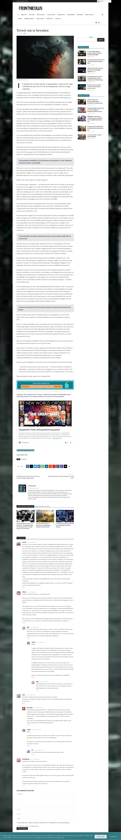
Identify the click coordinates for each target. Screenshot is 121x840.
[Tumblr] (58, 466)
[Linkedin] (46, 466)
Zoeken (91, 37)
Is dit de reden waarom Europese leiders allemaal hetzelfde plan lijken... (94, 53)
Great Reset (80, 14)
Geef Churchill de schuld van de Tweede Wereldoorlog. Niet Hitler (95, 61)
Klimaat (20, 18)
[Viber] (61, 466)
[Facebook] (27, 466)
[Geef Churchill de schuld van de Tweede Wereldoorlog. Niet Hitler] (82, 62)
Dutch (101, 1)
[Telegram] (96, 23)
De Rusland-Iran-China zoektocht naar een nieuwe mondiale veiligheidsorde (28, 477)
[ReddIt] (50, 466)
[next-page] (20, 532)
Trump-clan (50, 18)
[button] (102, 15)
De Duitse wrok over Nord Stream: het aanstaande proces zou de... (94, 86)
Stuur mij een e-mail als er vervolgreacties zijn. (28, 826)
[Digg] (65, 466)
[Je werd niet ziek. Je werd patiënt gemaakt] (82, 137)
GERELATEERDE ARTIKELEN (25, 506)
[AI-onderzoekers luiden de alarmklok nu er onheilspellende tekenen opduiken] (65, 516)
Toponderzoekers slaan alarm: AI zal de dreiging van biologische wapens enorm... (95, 109)
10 (25, 33)
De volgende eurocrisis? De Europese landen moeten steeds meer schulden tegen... (95, 78)
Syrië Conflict (40, 18)
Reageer (23, 587)
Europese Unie (61, 14)
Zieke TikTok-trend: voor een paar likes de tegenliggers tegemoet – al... (95, 70)
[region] (60, 836)
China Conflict (41, 14)
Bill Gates (31, 14)
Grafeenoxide (70, 14)
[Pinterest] (54, 466)
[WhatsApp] (42, 466)
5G (18, 14)
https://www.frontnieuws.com (33, 488)
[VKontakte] (99, 23)
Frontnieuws (32, 486)
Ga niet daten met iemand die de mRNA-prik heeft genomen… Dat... (95, 128)
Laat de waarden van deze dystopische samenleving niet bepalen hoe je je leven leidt (43, 525)
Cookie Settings (100, 836)
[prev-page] (18, 532)
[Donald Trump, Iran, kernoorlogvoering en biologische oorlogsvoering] (82, 102)
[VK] (39, 466)
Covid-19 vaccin (51, 14)
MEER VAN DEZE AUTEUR (42, 506)
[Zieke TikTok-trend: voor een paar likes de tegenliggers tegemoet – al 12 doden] (82, 70)
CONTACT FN (58, 18)
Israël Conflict (89, 14)
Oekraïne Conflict (29, 18)
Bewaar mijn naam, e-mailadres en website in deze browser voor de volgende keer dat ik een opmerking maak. (44, 822)
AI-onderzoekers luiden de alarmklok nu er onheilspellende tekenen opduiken (65, 525)
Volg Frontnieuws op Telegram (25, 450)
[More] (69, 466)
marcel (24, 542)
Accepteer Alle (113, 836)
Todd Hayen (67, 97)
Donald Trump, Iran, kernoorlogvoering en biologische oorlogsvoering (94, 101)
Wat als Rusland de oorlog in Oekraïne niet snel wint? (61, 477)
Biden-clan (24, 14)
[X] (31, 466)
